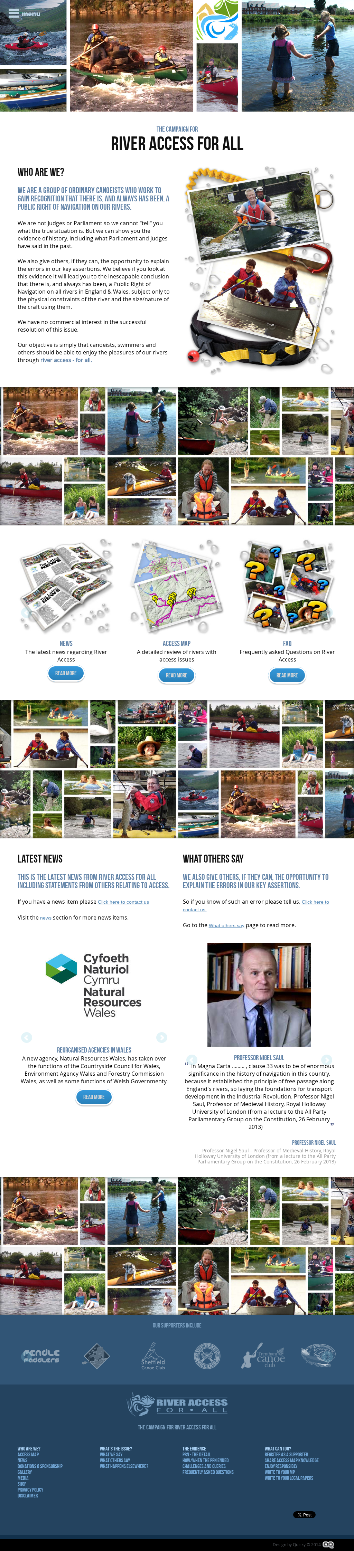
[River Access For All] (259, 169)
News (22, 1460)
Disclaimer (28, 1495)
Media (23, 1478)
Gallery (25, 1472)
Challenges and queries (204, 1466)
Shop (22, 1484)
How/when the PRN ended (206, 1460)
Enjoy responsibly (281, 1466)
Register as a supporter (286, 1454)
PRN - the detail (197, 1454)
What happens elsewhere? (124, 1466)
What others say (226, 925)
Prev (9, 55)
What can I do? (278, 1449)
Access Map (28, 1454)
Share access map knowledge (292, 1460)
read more (66, 675)
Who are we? (29, 1449)
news (46, 918)
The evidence (194, 1449)
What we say (111, 1454)
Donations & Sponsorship (40, 1466)
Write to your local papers (289, 1478)
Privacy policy (30, 1490)
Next (345, 55)
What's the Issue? (116, 1449)
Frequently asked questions (208, 1472)
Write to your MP (280, 1472)
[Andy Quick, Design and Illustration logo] (328, 1545)
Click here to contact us (123, 902)
